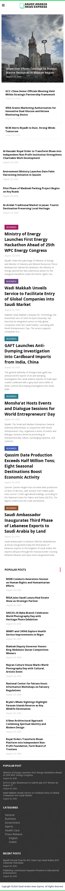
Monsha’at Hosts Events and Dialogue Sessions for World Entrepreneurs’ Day (30, 408)
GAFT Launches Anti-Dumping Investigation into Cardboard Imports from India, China (28, 354)
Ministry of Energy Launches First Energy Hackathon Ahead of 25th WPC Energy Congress (30, 242)
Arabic (13, 841)
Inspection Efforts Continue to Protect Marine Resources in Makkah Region (31, 70)
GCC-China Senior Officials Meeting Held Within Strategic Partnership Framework (30, 93)
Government (12, 822)
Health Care (12, 830)
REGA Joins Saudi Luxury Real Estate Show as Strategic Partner (27, 599)
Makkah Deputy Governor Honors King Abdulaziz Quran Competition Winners (27, 650)
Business (10, 818)
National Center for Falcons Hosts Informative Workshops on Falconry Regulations (27, 687)
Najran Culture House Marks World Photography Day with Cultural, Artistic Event (27, 668)
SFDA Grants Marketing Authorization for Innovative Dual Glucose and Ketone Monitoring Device (30, 111)
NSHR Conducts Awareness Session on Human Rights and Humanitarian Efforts (28, 582)
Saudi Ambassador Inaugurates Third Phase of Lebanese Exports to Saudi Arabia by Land (29, 523)
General (10, 814)
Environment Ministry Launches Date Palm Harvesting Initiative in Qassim (29, 173)
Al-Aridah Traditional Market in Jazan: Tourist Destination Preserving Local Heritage (31, 206)
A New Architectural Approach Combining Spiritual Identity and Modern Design (26, 724)
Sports (9, 826)
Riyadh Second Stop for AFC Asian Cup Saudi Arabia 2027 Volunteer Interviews (31, 861)
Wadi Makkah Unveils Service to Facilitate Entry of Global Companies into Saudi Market (30, 296)
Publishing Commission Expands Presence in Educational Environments (31, 871)
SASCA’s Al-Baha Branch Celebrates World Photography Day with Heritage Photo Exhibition (27, 616)
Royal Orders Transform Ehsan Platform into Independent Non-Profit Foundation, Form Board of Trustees (26, 744)
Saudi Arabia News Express (31, 886)
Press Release (13, 834)
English (13, 838)
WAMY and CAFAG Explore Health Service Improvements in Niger (26, 633)
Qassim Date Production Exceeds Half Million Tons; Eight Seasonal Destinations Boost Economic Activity (30, 466)
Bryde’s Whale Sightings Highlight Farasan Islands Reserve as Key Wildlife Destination (26, 705)
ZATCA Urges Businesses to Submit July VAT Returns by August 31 (30, 784)
